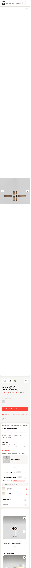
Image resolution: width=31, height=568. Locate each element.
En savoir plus (6, 450)
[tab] (4, 481)
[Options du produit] (24, 518)
